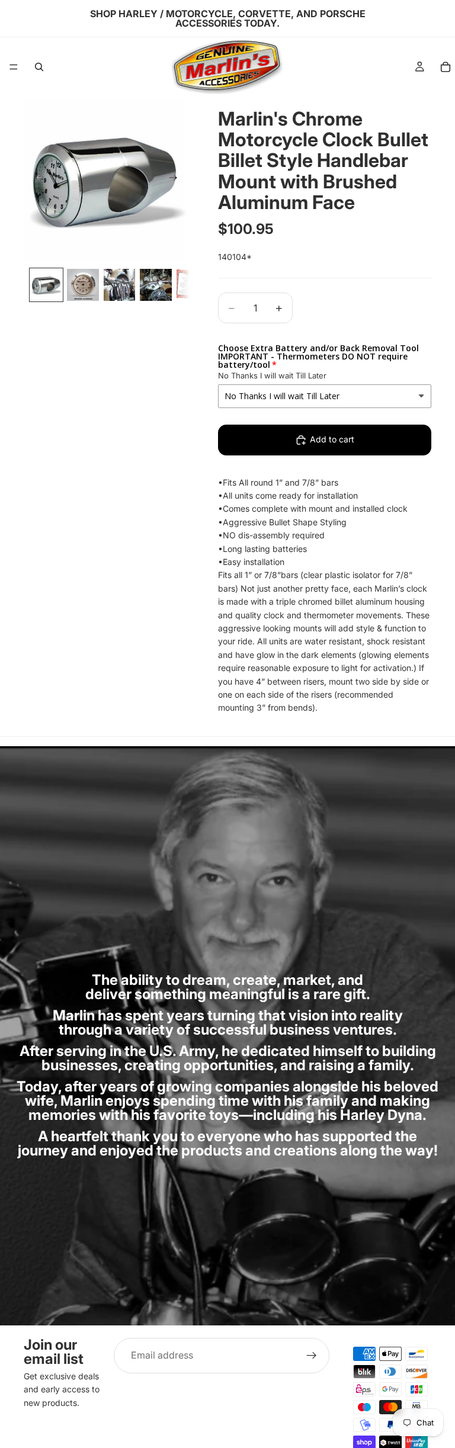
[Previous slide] (37, 179)
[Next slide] (177, 179)
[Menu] (13, 67)
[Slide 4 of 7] (156, 285)
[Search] (39, 67)
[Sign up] (311, 1355)
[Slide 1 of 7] (46, 285)
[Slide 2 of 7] (83, 285)
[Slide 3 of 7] (120, 285)
